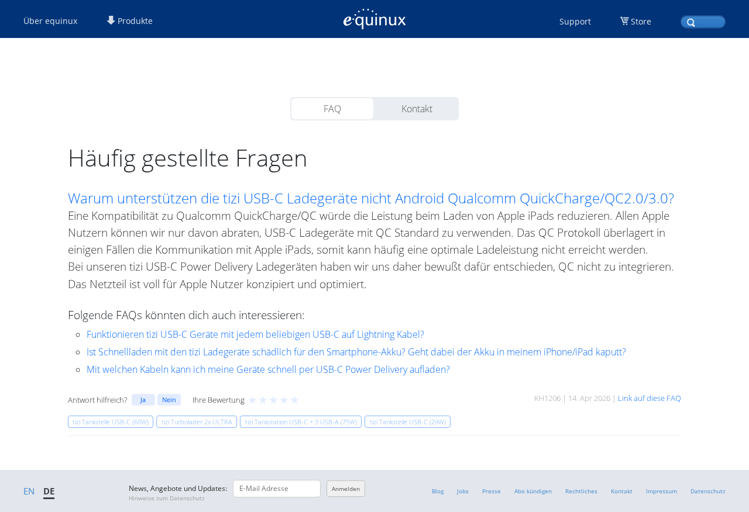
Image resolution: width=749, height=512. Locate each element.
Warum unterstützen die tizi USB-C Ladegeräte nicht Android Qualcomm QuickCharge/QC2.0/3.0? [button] (371, 198)
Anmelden (346, 489)
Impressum (661, 491)
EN (29, 491)
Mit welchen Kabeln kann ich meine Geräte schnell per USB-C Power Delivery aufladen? (268, 369)
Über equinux (50, 20)
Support (575, 21)
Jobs (463, 491)
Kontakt (416, 108)
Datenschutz (708, 491)
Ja (143, 399)
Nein (169, 399)
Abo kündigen (533, 491)
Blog (438, 491)
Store (641, 21)
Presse (491, 491)
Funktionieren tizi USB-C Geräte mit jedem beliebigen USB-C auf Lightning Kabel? (255, 334)
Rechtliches (581, 491)
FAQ (332, 108)
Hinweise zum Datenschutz (167, 498)
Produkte (134, 20)
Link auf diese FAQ (649, 398)
